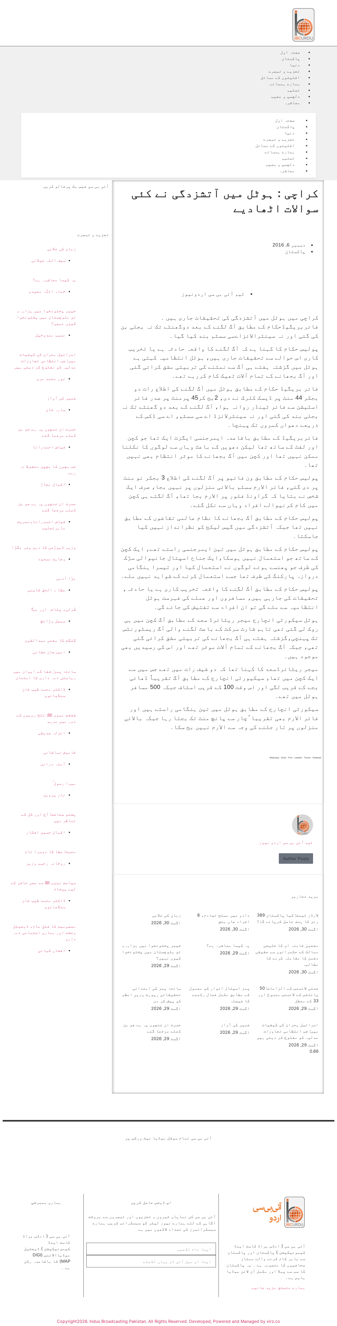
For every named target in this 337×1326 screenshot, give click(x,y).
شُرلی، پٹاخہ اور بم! (54, 609)
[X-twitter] (193, 1159)
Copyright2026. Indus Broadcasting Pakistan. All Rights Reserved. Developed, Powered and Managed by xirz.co (168, 1321)
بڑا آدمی (66, 578)
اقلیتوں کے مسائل (280, 77)
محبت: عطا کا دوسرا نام (50, 851)
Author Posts (296, 858)
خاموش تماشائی (59, 752)
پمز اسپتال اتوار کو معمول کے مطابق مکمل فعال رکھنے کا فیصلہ (219, 994)
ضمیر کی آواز (235, 1024)
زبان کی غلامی (166, 915)
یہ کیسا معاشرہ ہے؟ (228, 945)
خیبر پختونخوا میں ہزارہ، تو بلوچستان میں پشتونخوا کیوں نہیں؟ (151, 951)
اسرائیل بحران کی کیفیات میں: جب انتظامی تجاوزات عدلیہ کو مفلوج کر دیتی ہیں (288, 1031)
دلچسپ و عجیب (285, 96)
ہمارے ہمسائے (285, 83)
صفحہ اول (290, 52)
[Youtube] (172, 1159)
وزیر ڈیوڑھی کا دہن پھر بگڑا (44, 547)
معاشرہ (292, 102)
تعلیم (293, 89)
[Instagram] (122, 1159)
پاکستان (291, 58)
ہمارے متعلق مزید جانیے (278, 1287)
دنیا (295, 64)
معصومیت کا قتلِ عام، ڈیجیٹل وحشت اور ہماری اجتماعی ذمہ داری (44, 932)
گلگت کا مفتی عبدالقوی (50, 640)
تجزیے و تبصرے (284, 71)
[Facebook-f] (214, 1159)
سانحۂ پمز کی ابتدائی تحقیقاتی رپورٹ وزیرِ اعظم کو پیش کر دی (151, 994)
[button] (168, 109)
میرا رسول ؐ (64, 783)
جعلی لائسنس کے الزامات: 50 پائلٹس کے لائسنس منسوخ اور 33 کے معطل (288, 994)
